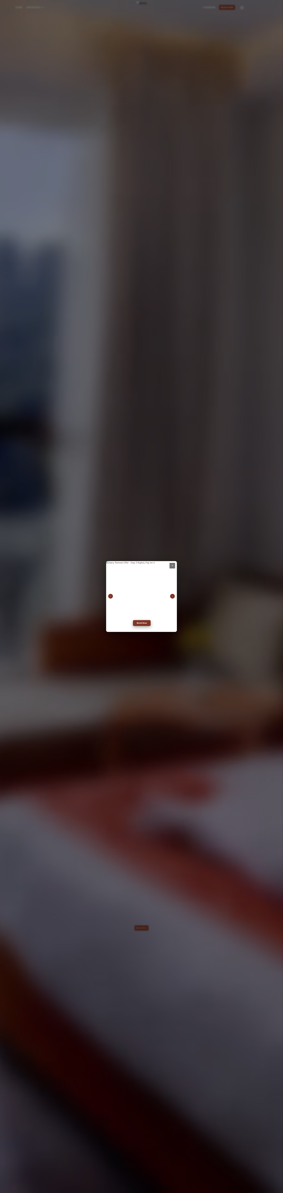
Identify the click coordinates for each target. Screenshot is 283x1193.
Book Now (142, 623)
